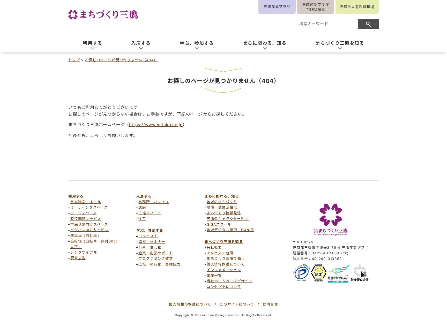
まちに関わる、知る (222, 196)
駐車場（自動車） (85, 235)
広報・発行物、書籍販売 (159, 264)
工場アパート (149, 213)
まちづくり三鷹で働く (226, 258)
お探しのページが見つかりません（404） (121, 60)
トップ (74, 60)
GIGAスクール (219, 224)
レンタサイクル (83, 252)
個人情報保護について (226, 264)
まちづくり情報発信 (224, 213)
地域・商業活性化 (222, 207)
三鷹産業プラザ (277, 6)
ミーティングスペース (89, 207)
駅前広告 (78, 258)
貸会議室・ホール (85, 202)
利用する (76, 196)
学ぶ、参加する (149, 230)
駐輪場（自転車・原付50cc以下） (94, 244)
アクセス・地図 (220, 253)
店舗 (142, 207)
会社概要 (214, 247)
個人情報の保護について (190, 304)
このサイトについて (237, 304)
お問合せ (270, 304)
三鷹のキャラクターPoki (228, 219)
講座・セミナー (151, 242)
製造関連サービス (85, 219)
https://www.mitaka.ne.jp (156, 124)
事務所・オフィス (153, 202)
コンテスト (148, 236)
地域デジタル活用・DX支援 (230, 230)
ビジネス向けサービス (89, 230)
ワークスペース (83, 213)
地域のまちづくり (222, 202)
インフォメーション (224, 270)
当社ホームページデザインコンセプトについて (230, 284)
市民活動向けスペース (89, 224)
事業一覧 (214, 275)
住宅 (142, 219)
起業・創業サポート (155, 253)
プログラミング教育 (155, 258)
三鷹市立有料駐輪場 (357, 6)
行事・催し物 (149, 247)
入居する (144, 196)
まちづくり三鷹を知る (224, 242)
